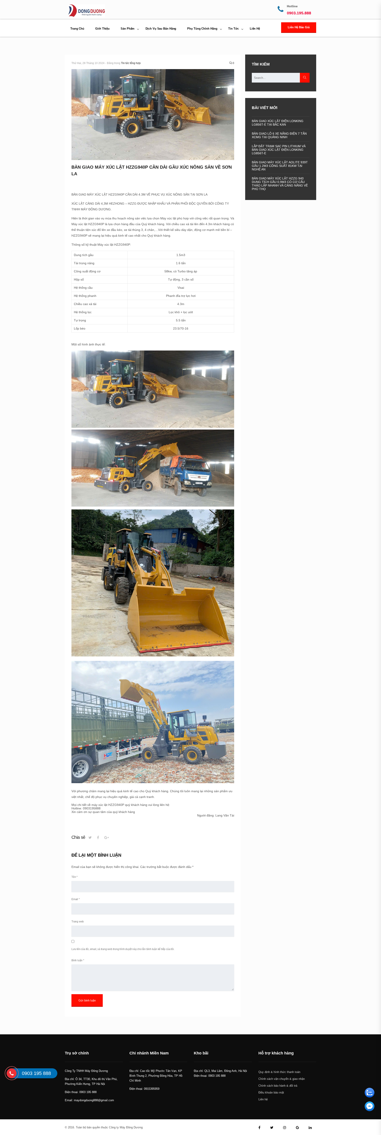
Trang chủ (77, 28)
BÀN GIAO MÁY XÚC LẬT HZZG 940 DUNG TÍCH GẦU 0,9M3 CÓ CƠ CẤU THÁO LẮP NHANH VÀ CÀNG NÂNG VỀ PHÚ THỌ (280, 184)
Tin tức (233, 28)
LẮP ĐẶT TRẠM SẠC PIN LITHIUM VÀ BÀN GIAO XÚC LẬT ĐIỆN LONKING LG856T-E (279, 149)
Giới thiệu (102, 28)
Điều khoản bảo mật (271, 1092)
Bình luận (77, 960)
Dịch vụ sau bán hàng (161, 28)
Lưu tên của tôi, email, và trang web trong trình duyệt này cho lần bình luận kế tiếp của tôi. (122, 949)
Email (75, 899)
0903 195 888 (36, 1073)
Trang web (77, 921)
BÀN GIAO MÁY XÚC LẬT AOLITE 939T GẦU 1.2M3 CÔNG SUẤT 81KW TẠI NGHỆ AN (280, 165)
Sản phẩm (127, 28)
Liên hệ (255, 28)
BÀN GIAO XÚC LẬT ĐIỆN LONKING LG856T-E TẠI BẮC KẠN (277, 122)
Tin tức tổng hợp (131, 63)
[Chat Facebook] (369, 1110)
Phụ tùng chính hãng (202, 28)
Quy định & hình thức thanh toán (279, 1072)
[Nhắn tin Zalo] (369, 1096)
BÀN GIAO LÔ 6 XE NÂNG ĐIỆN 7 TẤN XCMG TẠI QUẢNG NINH (279, 135)
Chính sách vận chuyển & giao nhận (281, 1078)
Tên (74, 877)
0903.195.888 (299, 13)
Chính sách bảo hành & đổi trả (277, 1085)
